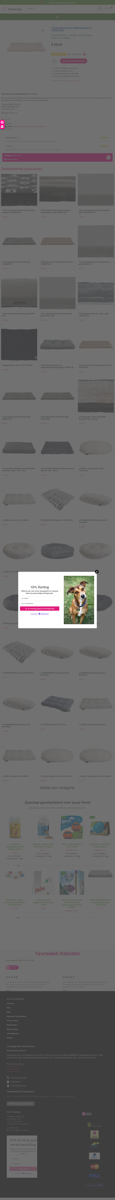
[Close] (97, 572)
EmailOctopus (44, 614)
